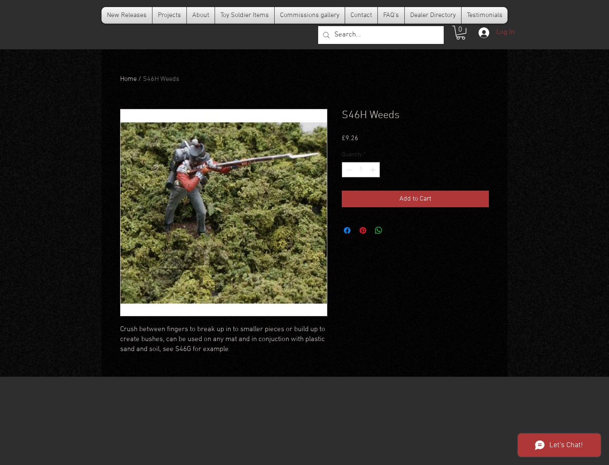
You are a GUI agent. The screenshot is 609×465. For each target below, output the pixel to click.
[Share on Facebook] (347, 230)
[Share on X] (394, 230)
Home (128, 79)
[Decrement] (348, 169)
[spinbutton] (360, 169)
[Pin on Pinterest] (363, 230)
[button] (460, 33)
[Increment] (373, 169)
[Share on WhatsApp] (379, 230)
